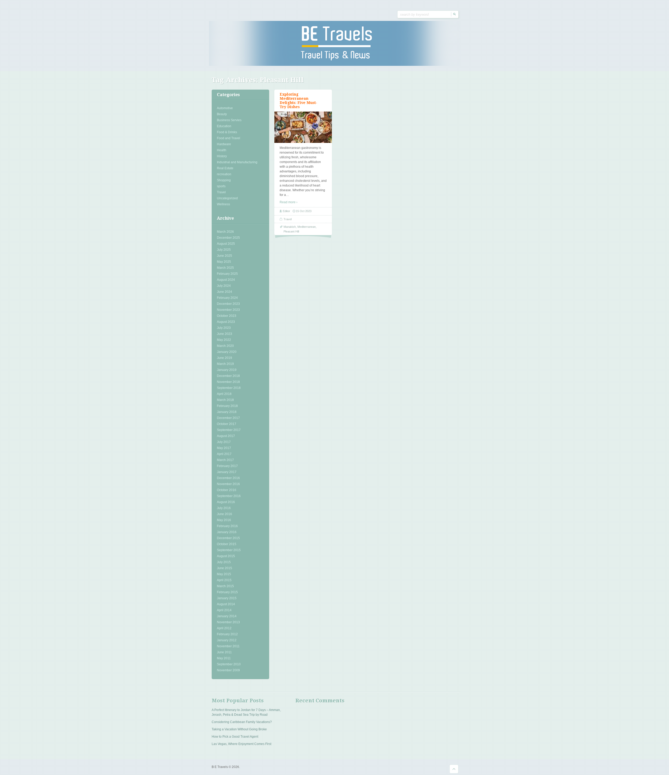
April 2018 (224, 394)
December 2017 (228, 418)
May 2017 (224, 448)
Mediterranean (306, 226)
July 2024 (224, 286)
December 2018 (228, 376)
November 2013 (228, 622)
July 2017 (224, 442)
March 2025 (225, 268)
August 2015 (226, 556)
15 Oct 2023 (304, 211)
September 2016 (229, 496)
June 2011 (224, 652)
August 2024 (226, 280)
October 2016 (226, 490)
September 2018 (229, 388)
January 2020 (227, 352)
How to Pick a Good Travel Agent (235, 736)
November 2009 (228, 670)
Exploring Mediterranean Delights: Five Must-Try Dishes (298, 100)
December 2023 (228, 304)
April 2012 (224, 628)
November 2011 (228, 646)
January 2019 (227, 370)
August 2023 (226, 322)
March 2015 (225, 586)
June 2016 (224, 514)
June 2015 (224, 568)
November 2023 (228, 310)
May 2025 (224, 262)
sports (221, 186)
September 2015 (229, 550)
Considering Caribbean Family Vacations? (242, 722)
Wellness (223, 204)
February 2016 (227, 526)
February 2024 (227, 298)
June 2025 (224, 256)
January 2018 (227, 412)
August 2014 (226, 604)
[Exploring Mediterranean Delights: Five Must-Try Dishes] (303, 127)
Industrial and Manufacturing (237, 162)
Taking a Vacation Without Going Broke (239, 729)
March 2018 (225, 400)
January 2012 (227, 640)
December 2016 (228, 478)
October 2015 (226, 544)
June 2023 (224, 334)
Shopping (224, 180)
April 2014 (224, 610)
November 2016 (228, 484)
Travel (221, 192)
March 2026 (225, 232)
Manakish (290, 226)
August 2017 (226, 436)
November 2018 (228, 382)
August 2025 (226, 244)
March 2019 (225, 364)
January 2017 (227, 472)
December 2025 (228, 238)
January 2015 (227, 598)
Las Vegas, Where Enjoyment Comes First (241, 744)
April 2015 (224, 580)
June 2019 (224, 358)
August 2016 (226, 502)
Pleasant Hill (291, 231)
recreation (224, 174)
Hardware (224, 144)
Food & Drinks (227, 132)
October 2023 (226, 316)
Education (224, 126)
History (222, 156)
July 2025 (224, 250)
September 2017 (229, 430)
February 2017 (227, 466)
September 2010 (229, 664)
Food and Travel (228, 138)
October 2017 (226, 424)
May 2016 (224, 520)
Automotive (225, 108)
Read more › (288, 202)
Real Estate (225, 168)
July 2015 (224, 562)
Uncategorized (227, 198)
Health (221, 150)
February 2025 (227, 274)
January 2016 (227, 532)
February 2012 (227, 634)
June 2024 (224, 292)
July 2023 (224, 328)
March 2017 (225, 460)
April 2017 (224, 454)
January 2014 (227, 616)
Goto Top (453, 769)
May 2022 (224, 340)
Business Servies (229, 120)
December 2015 (228, 538)
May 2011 (224, 658)
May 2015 (224, 574)
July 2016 (224, 508)
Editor (286, 211)
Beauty (222, 114)
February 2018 (227, 406)
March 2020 (225, 346)
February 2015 (227, 592)
